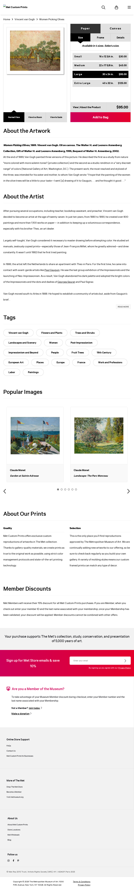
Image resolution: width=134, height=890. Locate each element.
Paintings (33, 372)
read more (123, 307)
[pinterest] (18, 861)
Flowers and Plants (51, 333)
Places (40, 362)
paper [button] (85, 29)
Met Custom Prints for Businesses (20, 756)
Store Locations (14, 830)
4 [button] (69, 489)
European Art (16, 362)
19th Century (104, 352)
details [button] (120, 37)
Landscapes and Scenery (22, 343)
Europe (61, 362)
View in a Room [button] (35, 117)
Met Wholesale (13, 835)
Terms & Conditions (81, 881)
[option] (35, 444)
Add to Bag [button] (100, 117)
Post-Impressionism (81, 343)
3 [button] (65, 489)
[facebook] (13, 861)
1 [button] (58, 489)
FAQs (9, 746)
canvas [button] (115, 29)
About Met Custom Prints (18, 824)
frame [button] (100, 37)
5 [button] (72, 489)
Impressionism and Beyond (23, 352)
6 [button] (76, 489)
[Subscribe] (125, 661)
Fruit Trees (78, 352)
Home (6, 19)
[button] (100, 56)
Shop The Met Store (15, 787)
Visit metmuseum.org (15, 797)
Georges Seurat (66, 282)
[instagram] (8, 861)
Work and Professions (110, 362)
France (81, 362)
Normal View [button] (14, 117)
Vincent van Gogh (25, 19)
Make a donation (20, 714)
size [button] (80, 37)
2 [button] (62, 489)
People (55, 352)
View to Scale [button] (56, 117)
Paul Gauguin (52, 270)
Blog (9, 840)
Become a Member (14, 792)
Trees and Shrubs (85, 333)
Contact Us (11, 751)
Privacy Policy (124, 668)
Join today (34, 708)
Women (53, 343)
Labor (11, 372)
